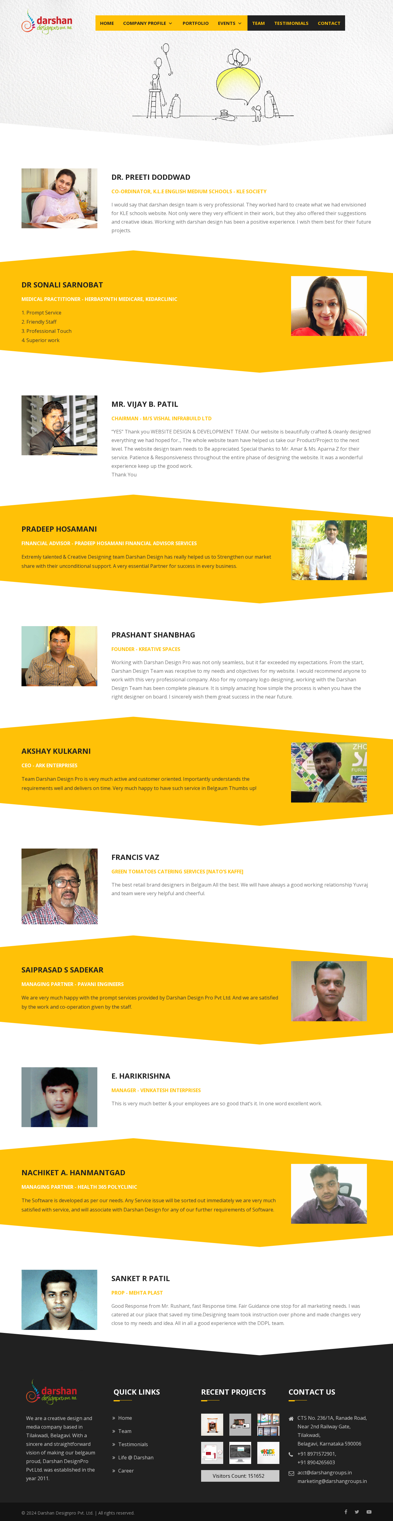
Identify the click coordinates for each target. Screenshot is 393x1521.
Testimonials (291, 23)
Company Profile (145, 23)
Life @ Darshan (136, 1457)
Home (107, 23)
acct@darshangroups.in (325, 1472)
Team (258, 23)
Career (126, 1470)
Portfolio (196, 23)
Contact (329, 23)
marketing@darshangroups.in (332, 1481)
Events (227, 23)
